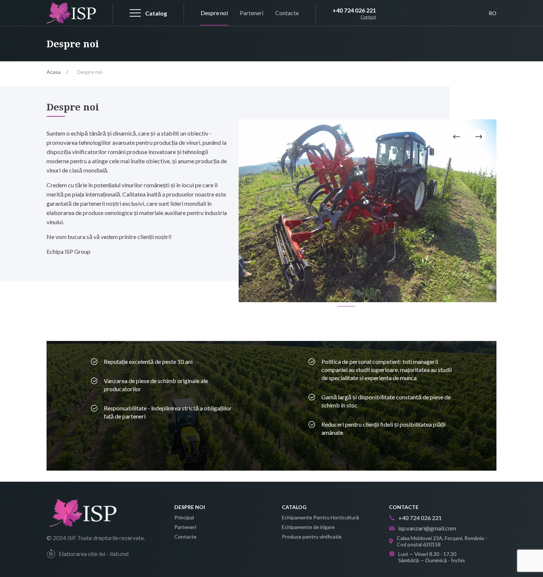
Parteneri (251, 12)
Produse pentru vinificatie (312, 536)
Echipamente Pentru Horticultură (320, 517)
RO (492, 13)
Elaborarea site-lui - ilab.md (94, 553)
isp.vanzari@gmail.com (427, 528)
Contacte (287, 12)
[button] (346, 306)
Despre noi (214, 12)
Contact (368, 17)
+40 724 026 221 (354, 10)
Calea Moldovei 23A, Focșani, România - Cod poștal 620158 (442, 541)
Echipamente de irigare (308, 527)
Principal (184, 517)
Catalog (294, 507)
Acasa (54, 72)
